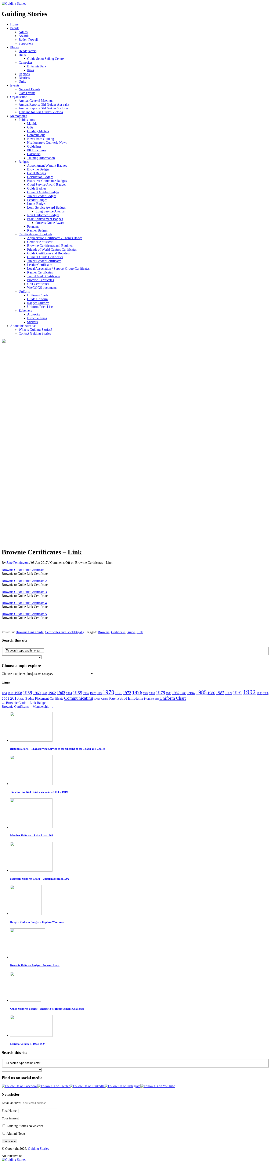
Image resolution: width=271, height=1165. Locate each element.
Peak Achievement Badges (45, 219)
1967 (93, 693)
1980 (168, 693)
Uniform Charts (37, 295)
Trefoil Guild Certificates (43, 276)
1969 (99, 693)
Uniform (24, 291)
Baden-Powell (28, 39)
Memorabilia (18, 116)
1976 (137, 692)
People (14, 28)
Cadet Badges (36, 173)
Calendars (33, 154)
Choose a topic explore (17, 673)
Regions (24, 74)
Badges (24, 161)
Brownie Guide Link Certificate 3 (24, 592)
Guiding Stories (38, 1148)
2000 (265, 693)
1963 (61, 693)
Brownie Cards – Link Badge (24, 703)
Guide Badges (36, 188)
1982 (176, 693)
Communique (36, 135)
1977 (145, 693)
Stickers (32, 322)
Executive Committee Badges (47, 181)
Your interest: (10, 1118)
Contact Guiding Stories (35, 333)
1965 (77, 692)
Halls (22, 55)
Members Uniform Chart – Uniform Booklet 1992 (39, 878)
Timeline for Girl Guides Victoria (41, 112)
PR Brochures (36, 150)
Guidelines (34, 146)
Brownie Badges (38, 169)
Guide (131, 632)
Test (157, 698)
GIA (30, 127)
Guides (104, 698)
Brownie (103, 632)
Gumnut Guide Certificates (45, 257)
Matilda (32, 123)
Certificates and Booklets (35, 234)
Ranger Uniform (38, 303)
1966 (86, 693)
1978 (152, 693)
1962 (52, 693)
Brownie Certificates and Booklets (50, 245)
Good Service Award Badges (46, 184)
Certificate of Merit (40, 242)
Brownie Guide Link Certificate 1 (24, 570)
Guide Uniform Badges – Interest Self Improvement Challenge (47, 1008)
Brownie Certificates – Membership (28, 706)
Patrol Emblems (130, 698)
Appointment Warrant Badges (47, 165)
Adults (23, 32)
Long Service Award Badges (46, 207)
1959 (27, 692)
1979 (160, 692)
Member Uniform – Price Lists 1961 (31, 835)
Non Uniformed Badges (43, 215)
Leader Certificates (39, 264)
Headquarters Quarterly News (47, 142)
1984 (191, 693)
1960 (37, 693)
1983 (183, 693)
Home (14, 24)
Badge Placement (37, 698)
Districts (24, 78)
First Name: (10, 1110)
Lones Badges (36, 203)
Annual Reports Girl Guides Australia (44, 104)
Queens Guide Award (50, 223)
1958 (18, 693)
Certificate (118, 632)
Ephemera (25, 310)
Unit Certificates (38, 284)
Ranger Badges (37, 230)
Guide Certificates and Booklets (48, 253)
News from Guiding (40, 139)
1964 (69, 693)
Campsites (25, 62)
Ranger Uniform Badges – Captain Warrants (37, 922)
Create (97, 698)
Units (22, 81)
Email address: (12, 1103)
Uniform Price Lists (40, 306)
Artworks (33, 314)
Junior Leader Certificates (44, 261)
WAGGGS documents (42, 287)
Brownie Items (37, 318)
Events (14, 85)
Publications (27, 119)
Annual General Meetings (36, 100)
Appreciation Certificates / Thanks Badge (54, 238)
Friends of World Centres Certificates (52, 249)
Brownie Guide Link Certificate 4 (24, 603)
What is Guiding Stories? (35, 329)
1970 (108, 692)
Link (140, 632)
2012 (22, 699)
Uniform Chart (172, 698)
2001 (5, 698)
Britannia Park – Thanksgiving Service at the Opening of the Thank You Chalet (57, 748)
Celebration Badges (40, 177)
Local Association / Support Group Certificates (58, 268)
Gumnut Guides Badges (43, 192)
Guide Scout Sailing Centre (45, 58)
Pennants (33, 226)
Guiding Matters (38, 131)
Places (14, 47)
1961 (44, 693)
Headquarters (27, 51)
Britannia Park (36, 66)
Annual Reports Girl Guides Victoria (43, 108)
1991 (237, 692)
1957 (11, 693)
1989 (228, 693)
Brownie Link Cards (29, 632)
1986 (211, 693)
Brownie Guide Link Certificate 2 (24, 581)
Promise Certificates (40, 280)
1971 (118, 693)
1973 (127, 693)
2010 (14, 698)
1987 (220, 693)
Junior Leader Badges (41, 196)
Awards (24, 36)
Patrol (112, 698)
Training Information (41, 158)
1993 (260, 693)
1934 (4, 693)
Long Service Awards (50, 211)
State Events (27, 93)
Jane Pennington (18, 562)
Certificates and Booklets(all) (64, 632)
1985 (201, 692)
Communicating (78, 698)
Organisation (18, 97)
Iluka (30, 70)
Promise (149, 698)
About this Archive (23, 326)
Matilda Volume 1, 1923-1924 (28, 1043)
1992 (249, 692)
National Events (29, 89)
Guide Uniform (37, 299)
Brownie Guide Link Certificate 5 (24, 614)
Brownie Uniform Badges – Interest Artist (34, 965)
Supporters (26, 43)
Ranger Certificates (40, 272)
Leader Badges (37, 200)
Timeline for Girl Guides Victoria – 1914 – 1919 (39, 792)
